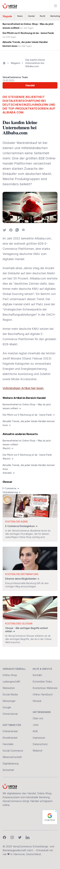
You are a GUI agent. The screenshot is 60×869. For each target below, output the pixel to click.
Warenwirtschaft (12, 757)
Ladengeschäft (11, 681)
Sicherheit (8, 770)
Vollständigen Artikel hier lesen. (23, 388)
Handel (31, 16)
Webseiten (9, 688)
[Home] (4, 63)
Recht (42, 16)
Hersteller (8, 744)
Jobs (36, 724)
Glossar (7, 481)
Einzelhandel (10, 737)
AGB (35, 731)
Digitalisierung (10, 763)
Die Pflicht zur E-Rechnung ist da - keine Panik (29, 414)
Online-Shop (10, 675)
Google (7, 707)
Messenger (9, 700)
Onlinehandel (10, 731)
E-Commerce (11, 488)
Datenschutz (40, 744)
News (20, 16)
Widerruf (37, 750)
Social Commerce (13, 750)
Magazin (7, 16)
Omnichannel (10, 713)
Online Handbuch (43, 694)
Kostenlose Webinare (45, 688)
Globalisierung (11, 492)
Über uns (38, 718)
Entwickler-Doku (42, 681)
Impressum (39, 737)
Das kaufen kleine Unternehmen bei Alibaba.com (35, 63)
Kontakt (37, 675)
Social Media (10, 694)
